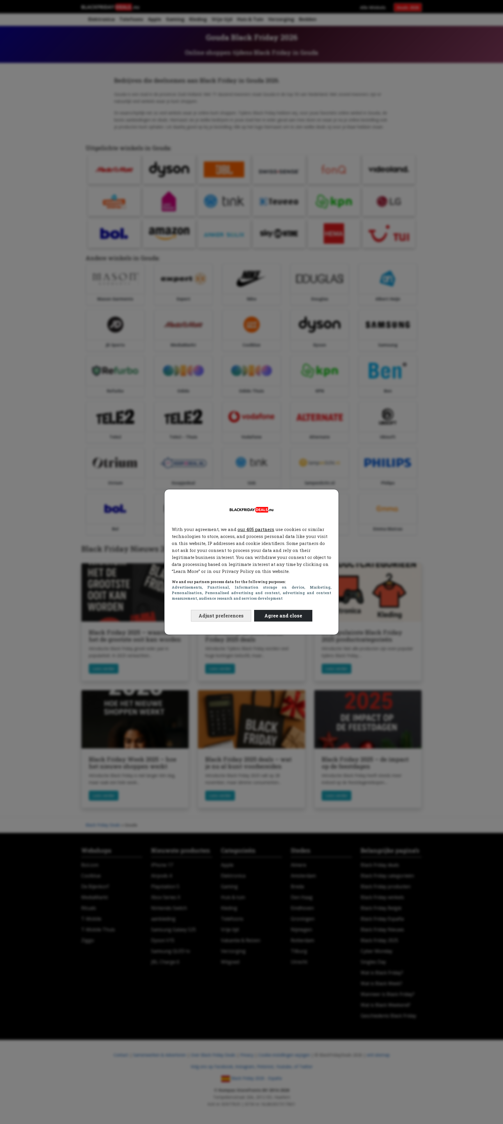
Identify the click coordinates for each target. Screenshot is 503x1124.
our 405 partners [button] (256, 529)
